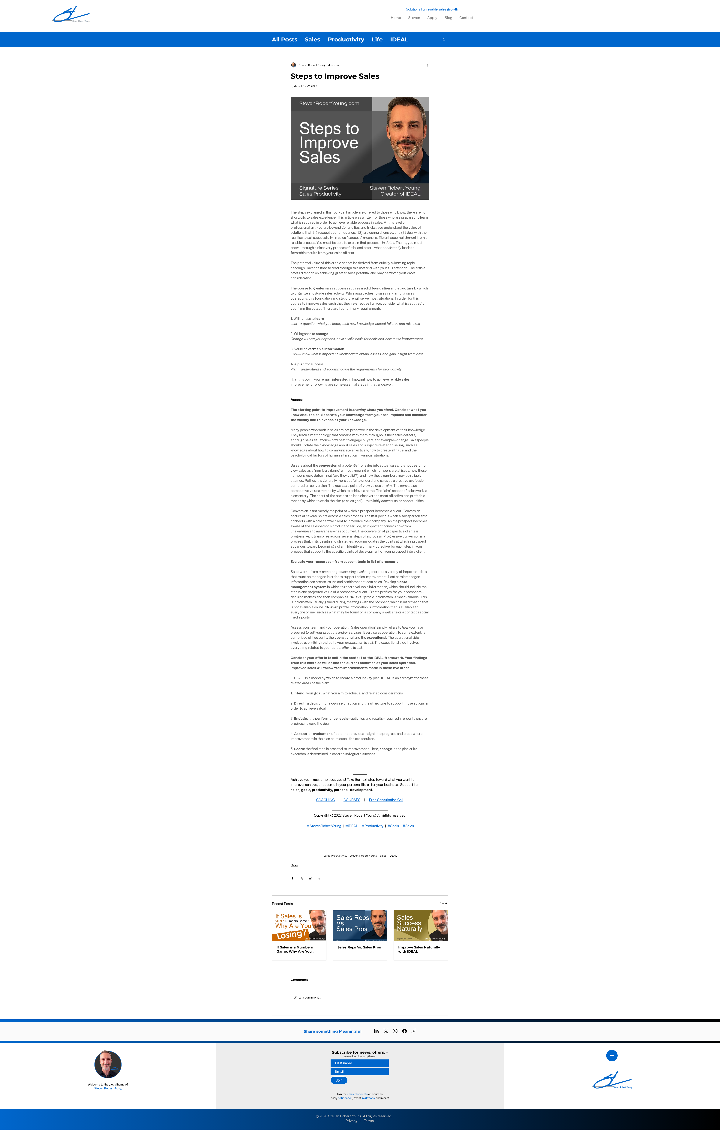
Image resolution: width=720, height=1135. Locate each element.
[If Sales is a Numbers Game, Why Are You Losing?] (299, 925)
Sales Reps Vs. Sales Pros (359, 947)
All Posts (284, 39)
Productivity (346, 39)
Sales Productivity (335, 855)
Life (377, 39)
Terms (368, 1121)
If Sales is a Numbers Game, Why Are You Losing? (295, 949)
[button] (443, 39)
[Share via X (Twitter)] (301, 878)
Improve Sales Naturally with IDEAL (419, 949)
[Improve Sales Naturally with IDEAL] (421, 925)
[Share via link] (320, 878)
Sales (312, 39)
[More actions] (427, 65)
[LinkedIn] (376, 1031)
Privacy (351, 1121)
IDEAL (399, 39)
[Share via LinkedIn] (311, 878)
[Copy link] (414, 1031)
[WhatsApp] (395, 1031)
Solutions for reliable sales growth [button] (432, 9)
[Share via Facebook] (292, 878)
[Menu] (612, 1055)
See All (444, 903)
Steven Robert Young (363, 855)
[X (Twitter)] (385, 1031)
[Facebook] (404, 1031)
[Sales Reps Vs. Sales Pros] (360, 925)
